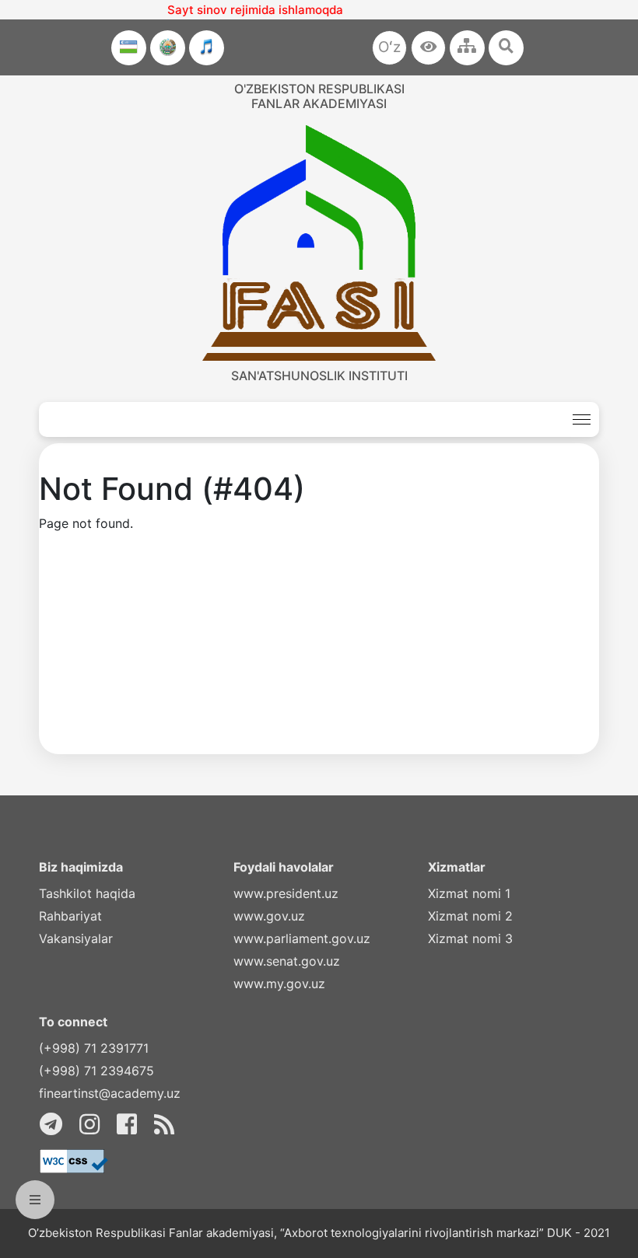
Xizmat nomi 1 (469, 893)
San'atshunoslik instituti (319, 375)
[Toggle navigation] (581, 419)
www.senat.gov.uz (286, 961)
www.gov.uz (269, 916)
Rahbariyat (70, 916)
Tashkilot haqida (87, 893)
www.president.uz (285, 893)
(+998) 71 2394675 (96, 1070)
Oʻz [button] (389, 47)
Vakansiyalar (76, 938)
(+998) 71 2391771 (94, 1048)
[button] (428, 47)
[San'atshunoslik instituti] (319, 243)
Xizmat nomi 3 (470, 938)
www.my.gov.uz (279, 983)
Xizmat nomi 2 (470, 916)
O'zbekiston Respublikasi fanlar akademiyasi (319, 96)
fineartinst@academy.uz (110, 1093)
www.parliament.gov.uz (301, 938)
